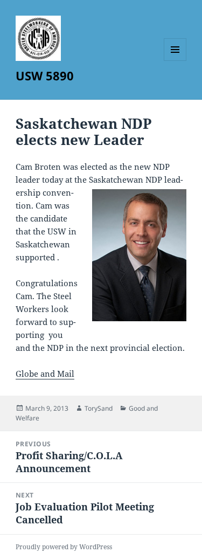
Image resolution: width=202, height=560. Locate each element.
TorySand (99, 408)
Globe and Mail (45, 373)
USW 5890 (45, 75)
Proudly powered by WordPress (64, 546)
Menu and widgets (175, 60)
